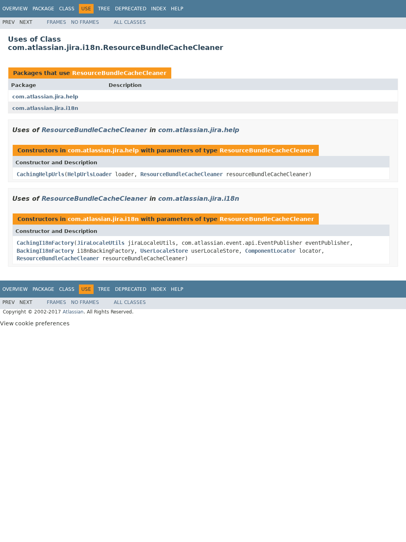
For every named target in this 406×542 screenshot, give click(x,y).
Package (43, 9)
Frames (56, 22)
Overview (15, 9)
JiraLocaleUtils (100, 243)
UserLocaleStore (164, 251)
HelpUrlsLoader (89, 174)
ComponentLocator (270, 251)
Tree (104, 9)
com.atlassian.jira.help (45, 97)
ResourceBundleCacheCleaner (119, 73)
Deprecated (130, 9)
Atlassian (73, 312)
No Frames (85, 22)
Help (177, 9)
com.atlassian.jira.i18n (45, 108)
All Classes (130, 22)
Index (158, 9)
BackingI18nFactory (45, 251)
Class (67, 9)
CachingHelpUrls (40, 174)
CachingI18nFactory (45, 243)
